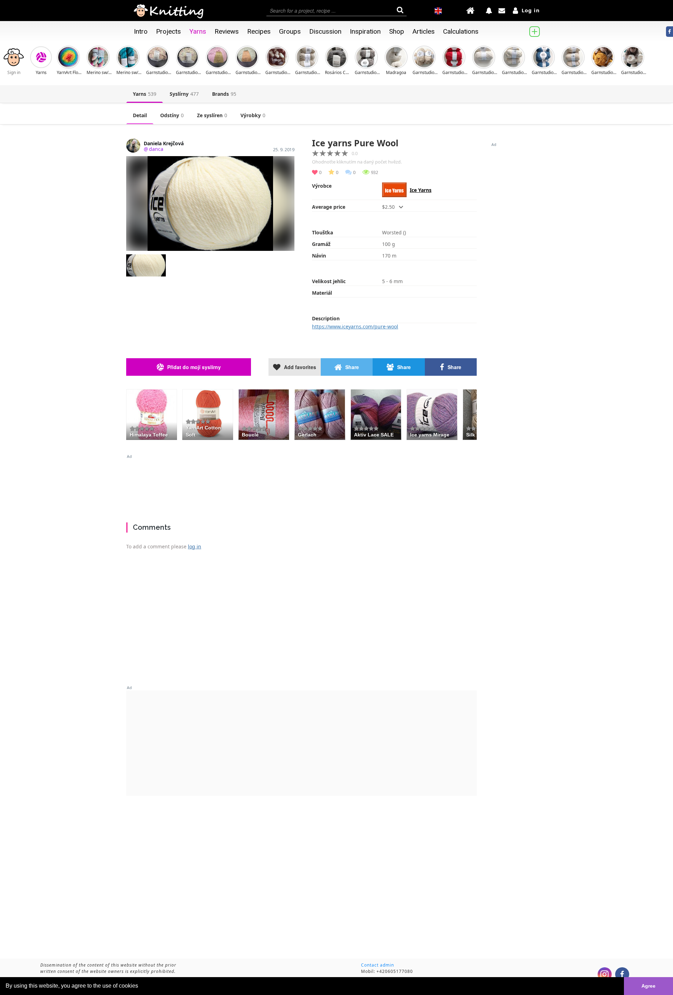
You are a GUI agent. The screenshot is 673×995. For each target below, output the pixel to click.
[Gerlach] (319, 413)
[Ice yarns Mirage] (432, 413)
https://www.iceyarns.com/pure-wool (355, 326)
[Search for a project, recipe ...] (336, 10)
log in (194, 546)
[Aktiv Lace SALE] (376, 413)
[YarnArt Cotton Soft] (207, 413)
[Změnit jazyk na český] (438, 10)
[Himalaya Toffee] (151, 413)
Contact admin (377, 965)
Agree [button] (648, 986)
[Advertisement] (301, 485)
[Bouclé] (263, 413)
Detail (140, 115)
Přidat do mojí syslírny (194, 366)
